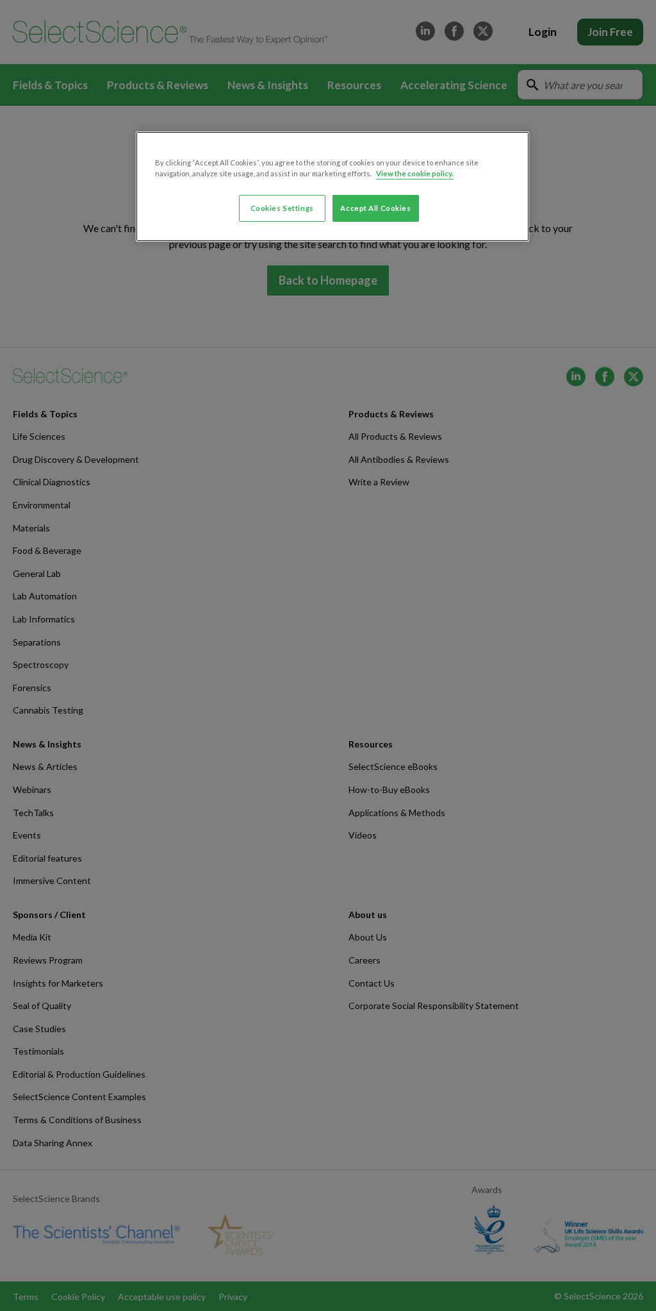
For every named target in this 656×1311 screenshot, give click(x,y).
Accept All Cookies (375, 208)
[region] (332, 186)
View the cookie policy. (415, 173)
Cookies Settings (282, 208)
